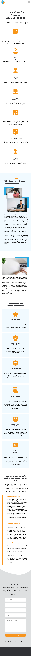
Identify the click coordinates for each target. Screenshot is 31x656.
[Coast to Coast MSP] (3, 2)
